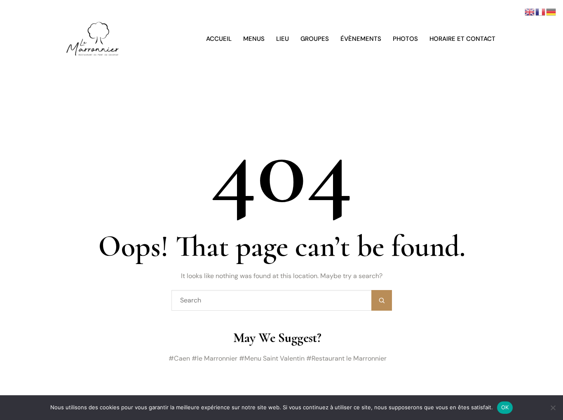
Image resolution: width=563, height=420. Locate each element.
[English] (530, 11)
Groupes (314, 39)
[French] (540, 11)
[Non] (553, 407)
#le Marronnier (214, 358)
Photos (405, 39)
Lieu (282, 39)
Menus (254, 39)
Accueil (219, 39)
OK (505, 407)
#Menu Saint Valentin (272, 358)
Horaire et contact (462, 39)
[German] (551, 11)
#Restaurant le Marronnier (346, 358)
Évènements (360, 39)
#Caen (179, 358)
